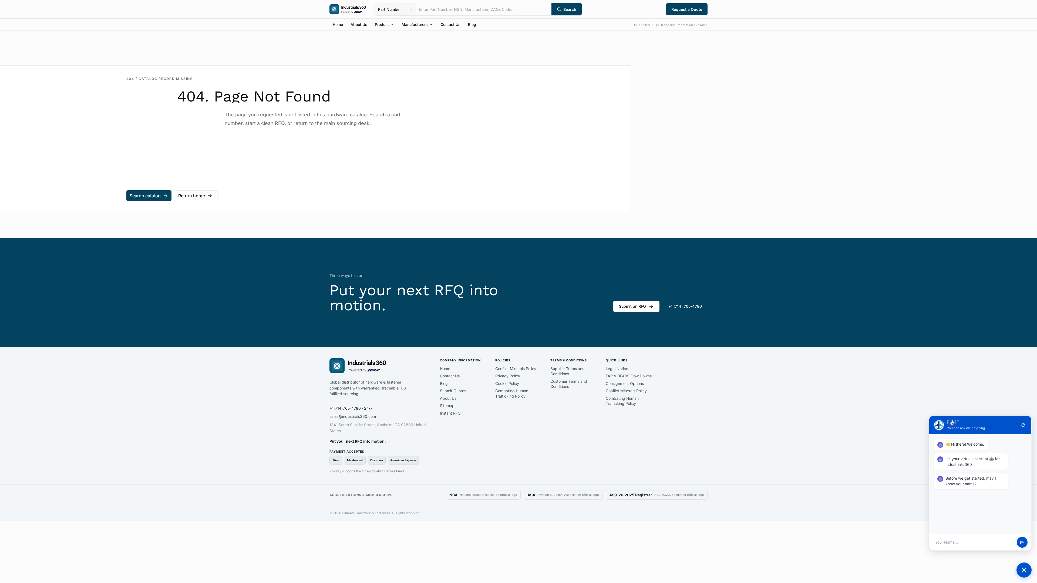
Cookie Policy (507, 383)
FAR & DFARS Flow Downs (629, 376)
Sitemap (447, 405)
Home (338, 24)
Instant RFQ (450, 413)
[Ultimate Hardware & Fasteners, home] (347, 9)
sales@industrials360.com (352, 416)
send (1022, 542)
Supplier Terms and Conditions (567, 371)
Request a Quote (686, 9)
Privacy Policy (507, 376)
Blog (472, 24)
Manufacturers (415, 24)
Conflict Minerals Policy (515, 368)
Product (382, 24)
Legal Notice (617, 368)
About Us (359, 24)
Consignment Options (625, 383)
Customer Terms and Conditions (568, 384)
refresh (1023, 425)
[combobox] (483, 9)
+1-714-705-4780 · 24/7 (350, 408)
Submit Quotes (453, 390)
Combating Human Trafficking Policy (511, 393)
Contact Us (450, 24)
